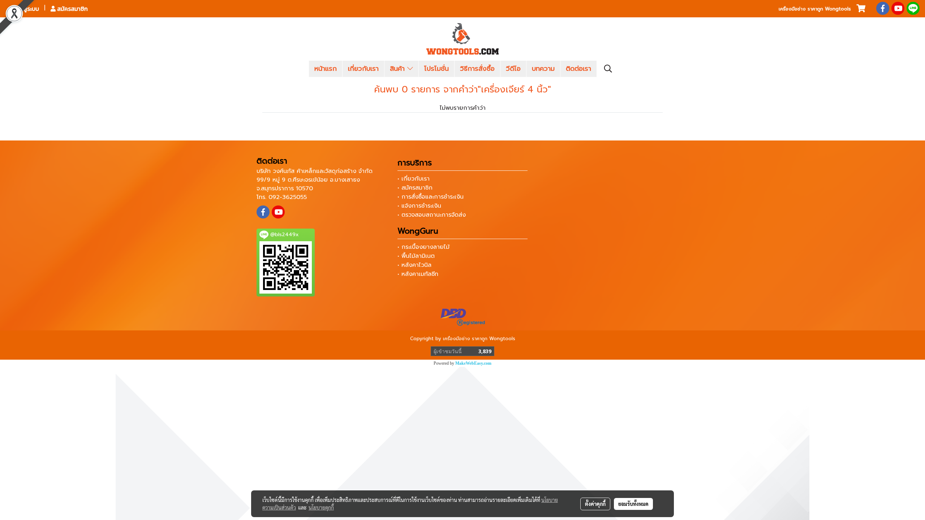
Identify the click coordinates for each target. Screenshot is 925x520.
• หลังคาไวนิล (414, 265)
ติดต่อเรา (578, 69)
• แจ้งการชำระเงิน (419, 206)
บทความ (543, 69)
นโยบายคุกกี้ (321, 507)
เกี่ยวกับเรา (363, 69)
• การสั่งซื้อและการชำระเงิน (430, 196)
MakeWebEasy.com (473, 363)
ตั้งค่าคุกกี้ (595, 503)
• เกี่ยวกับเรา (413, 178)
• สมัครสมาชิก (415, 187)
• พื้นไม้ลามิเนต (416, 256)
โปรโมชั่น (436, 69)
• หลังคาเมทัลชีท (417, 274)
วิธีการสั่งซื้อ (477, 69)
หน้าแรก (325, 69)
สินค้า (398, 69)
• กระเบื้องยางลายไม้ (423, 247)
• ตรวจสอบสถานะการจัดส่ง (431, 215)
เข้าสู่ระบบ (26, 8)
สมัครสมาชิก (72, 8)
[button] (608, 68)
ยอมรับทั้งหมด (633, 503)
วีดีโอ (513, 69)
